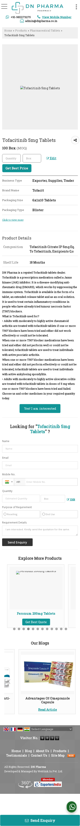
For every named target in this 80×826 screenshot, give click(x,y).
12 (66, 629)
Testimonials (16, 755)
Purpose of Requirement (17, 507)
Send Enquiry (42, 820)
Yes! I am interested (40, 408)
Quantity (7, 491)
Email (5, 458)
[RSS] (71, 755)
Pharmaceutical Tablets (45, 30)
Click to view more (12, 219)
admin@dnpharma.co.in (41, 21)
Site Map (58, 755)
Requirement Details (14, 522)
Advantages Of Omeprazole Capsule (47, 700)
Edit (52, 158)
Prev (9, 681)
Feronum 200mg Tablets (33, 613)
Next (70, 681)
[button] (56, 17)
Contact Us (39, 755)
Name (5, 441)
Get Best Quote (33, 622)
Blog (28, 751)
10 (56, 629)
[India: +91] (8, 482)
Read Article (47, 710)
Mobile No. (8, 474)
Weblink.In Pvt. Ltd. (50, 771)
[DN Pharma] (37, 8)
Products (21, 30)
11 (61, 629)
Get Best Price (17, 168)
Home (8, 30)
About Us (42, 751)
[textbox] (32, 158)
